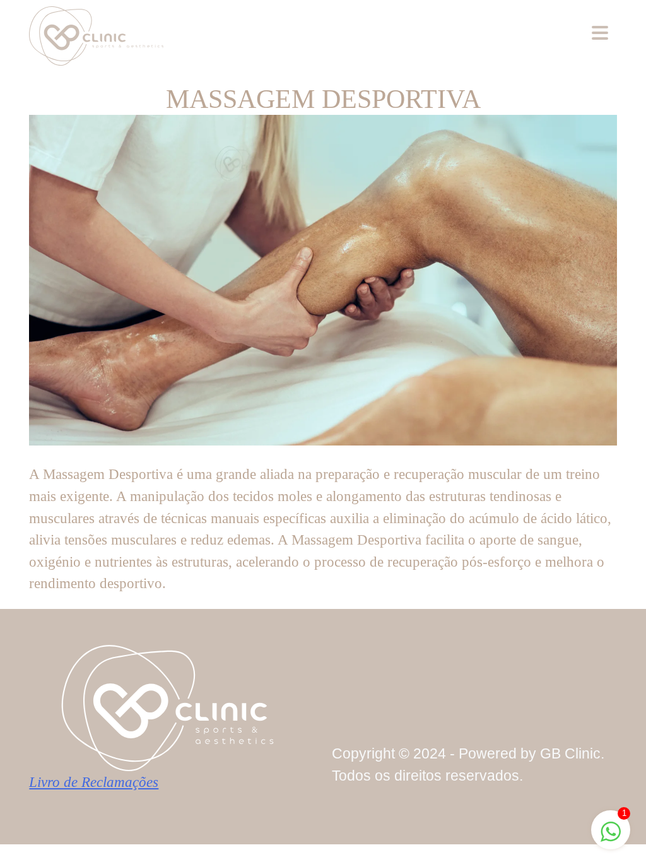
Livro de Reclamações (93, 782)
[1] (611, 830)
